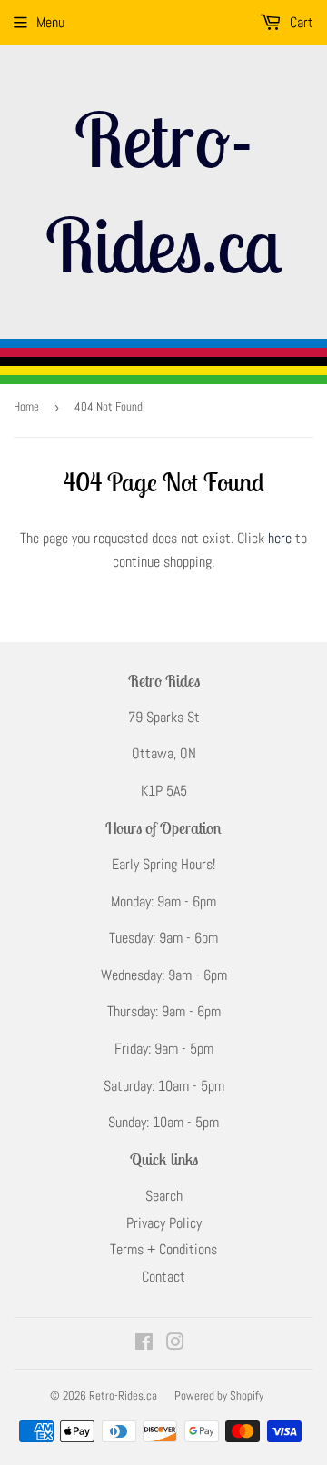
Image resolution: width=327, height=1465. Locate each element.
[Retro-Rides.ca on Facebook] (144, 1343)
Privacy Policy (164, 1222)
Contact (163, 1276)
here (280, 538)
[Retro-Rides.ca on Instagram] (175, 1343)
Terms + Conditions (163, 1249)
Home (26, 406)
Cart (299, 22)
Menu (50, 22)
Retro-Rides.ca (163, 192)
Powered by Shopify (218, 1395)
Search (164, 1195)
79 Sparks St (164, 717)
